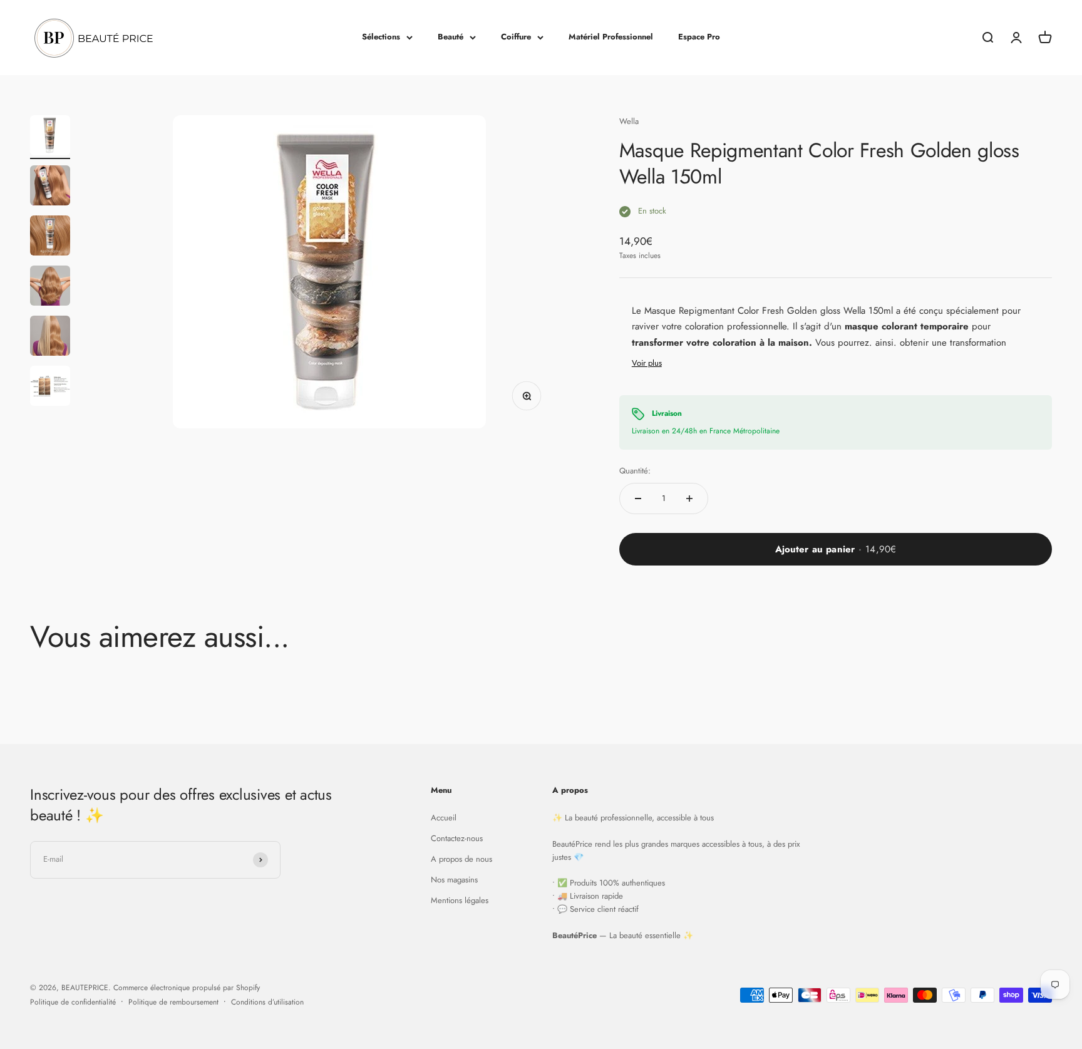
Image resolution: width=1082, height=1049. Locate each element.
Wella (629, 121)
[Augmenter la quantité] (689, 498)
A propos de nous (461, 859)
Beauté (450, 37)
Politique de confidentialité (73, 1002)
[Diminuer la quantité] (638, 498)
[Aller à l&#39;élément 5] (50, 337)
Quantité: (635, 471)
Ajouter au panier (836, 549)
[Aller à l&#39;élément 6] (50, 388)
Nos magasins (454, 880)
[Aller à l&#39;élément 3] (50, 237)
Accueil (443, 818)
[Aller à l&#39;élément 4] (50, 287)
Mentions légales (459, 900)
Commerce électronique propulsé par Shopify (186, 987)
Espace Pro (699, 37)
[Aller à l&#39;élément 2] (50, 187)
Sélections (381, 37)
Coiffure (516, 37)
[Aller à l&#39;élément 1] (50, 137)
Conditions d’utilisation (267, 1002)
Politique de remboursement (173, 1002)
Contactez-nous (457, 838)
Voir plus (647, 363)
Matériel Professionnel (611, 37)
